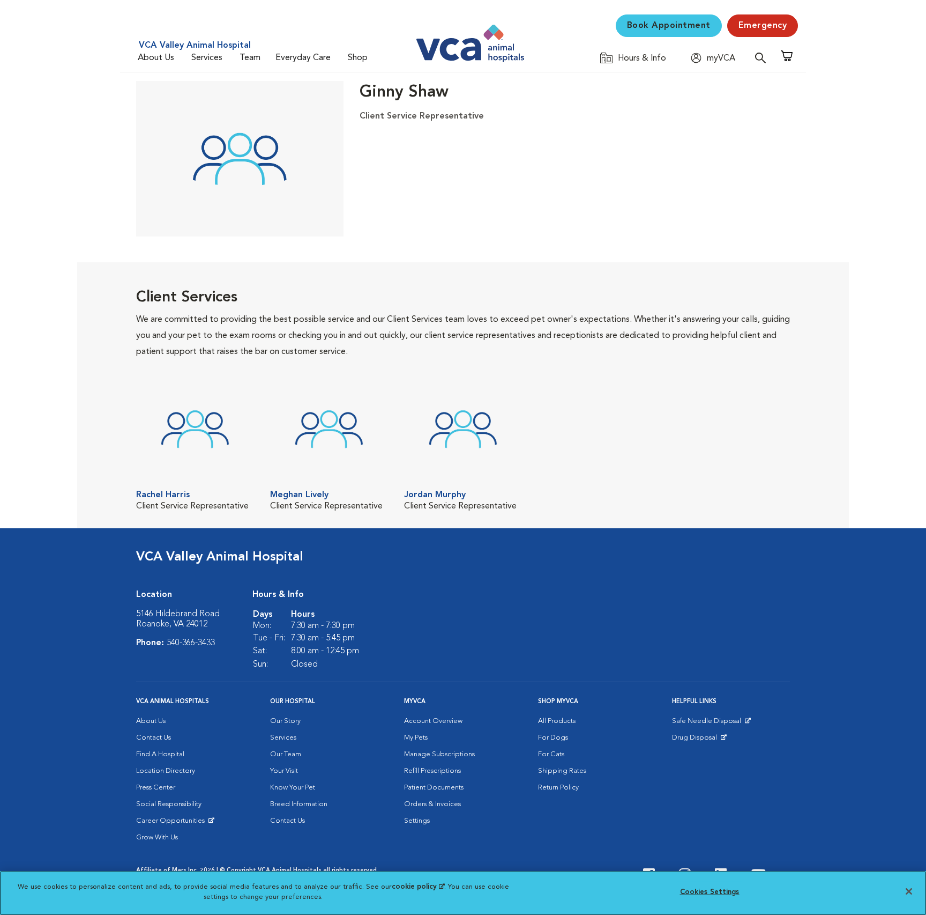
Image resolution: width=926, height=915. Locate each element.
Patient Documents (434, 787)
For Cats (551, 754)
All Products (557, 721)
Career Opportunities (172, 823)
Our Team (285, 754)
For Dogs (553, 737)
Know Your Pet (292, 787)
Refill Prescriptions (432, 771)
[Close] (909, 891)
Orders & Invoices (432, 804)
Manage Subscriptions (439, 754)
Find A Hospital (160, 754)
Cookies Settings (710, 892)
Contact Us (153, 737)
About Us (156, 58)
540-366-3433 (191, 643)
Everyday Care (303, 58)
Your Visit (284, 771)
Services (206, 58)
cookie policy (418, 886)
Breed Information (298, 804)
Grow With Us (157, 837)
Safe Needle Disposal (708, 723)
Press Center (155, 787)
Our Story (285, 721)
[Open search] (763, 58)
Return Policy (558, 787)
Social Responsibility (168, 804)
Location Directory (165, 771)
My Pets (416, 737)
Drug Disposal (699, 740)
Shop (358, 58)
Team (250, 58)
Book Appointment (669, 25)
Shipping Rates (562, 771)
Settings (417, 820)
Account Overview (433, 721)
